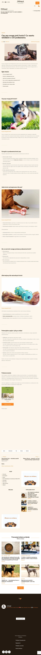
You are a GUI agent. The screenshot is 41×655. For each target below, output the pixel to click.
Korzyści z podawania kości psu (8, 76)
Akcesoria (4, 474)
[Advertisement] (20, 21)
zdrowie (27, 450)
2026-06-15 (29, 504)
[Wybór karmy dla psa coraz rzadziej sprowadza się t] (11, 615)
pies (16, 450)
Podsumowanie (5, 86)
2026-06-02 (29, 511)
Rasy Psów (5, 481)
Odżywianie (3, 32)
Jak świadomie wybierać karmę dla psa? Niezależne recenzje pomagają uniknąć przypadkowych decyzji (11, 558)
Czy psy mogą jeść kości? (7, 74)
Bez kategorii (5, 475)
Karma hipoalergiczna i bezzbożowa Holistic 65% (11, 478)
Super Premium (5, 483)
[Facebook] (3, 652)
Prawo (29, 555)
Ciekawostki (23, 555)
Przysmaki (4, 480)
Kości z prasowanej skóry (7, 316)
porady (21, 450)
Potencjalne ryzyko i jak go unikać (9, 84)
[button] (36, 10)
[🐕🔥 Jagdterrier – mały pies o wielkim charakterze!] (30, 615)
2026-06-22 (29, 498)
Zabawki (4, 484)
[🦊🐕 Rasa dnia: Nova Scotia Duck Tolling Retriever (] (30, 626)
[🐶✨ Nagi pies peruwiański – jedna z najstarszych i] (11, 626)
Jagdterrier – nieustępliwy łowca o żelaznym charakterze (10, 581)
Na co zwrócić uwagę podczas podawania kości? (11, 80)
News (2, 555)
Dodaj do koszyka (7, 404)
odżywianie (10, 450)
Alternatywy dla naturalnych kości (9, 82)
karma (4, 450)
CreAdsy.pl (20, 637)
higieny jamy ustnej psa (18, 159)
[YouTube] (6, 652)
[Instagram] (9, 652)
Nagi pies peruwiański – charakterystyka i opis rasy (28, 581)
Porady (9, 555)
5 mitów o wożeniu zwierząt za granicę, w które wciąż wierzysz (29, 558)
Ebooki (4, 477)
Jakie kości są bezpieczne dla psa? (9, 78)
